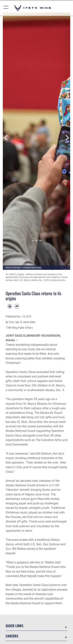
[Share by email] (17, 306)
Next (66, 137)
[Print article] (9, 306)
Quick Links (14, 625)
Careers (12, 636)
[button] (6, 8)
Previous (6, 137)
